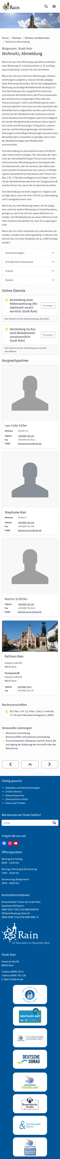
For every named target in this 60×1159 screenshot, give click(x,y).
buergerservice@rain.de (29, 443)
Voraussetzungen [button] (14, 252)
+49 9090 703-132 (26, 435)
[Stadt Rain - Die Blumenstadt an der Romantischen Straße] (11, 6)
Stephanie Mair (15, 512)
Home (5, 37)
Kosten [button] (9, 280)
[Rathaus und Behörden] (29, 764)
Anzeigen (48, 305)
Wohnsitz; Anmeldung (18, 733)
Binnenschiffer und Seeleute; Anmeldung (28, 736)
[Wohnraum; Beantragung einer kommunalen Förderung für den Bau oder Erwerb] (10, 764)
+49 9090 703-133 (26, 604)
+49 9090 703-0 (24, 686)
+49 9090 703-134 (26, 522)
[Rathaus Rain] (30, 636)
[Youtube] (15, 843)
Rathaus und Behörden (37, 37)
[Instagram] (9, 843)
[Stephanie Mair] (30, 480)
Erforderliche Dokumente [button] (19, 261)
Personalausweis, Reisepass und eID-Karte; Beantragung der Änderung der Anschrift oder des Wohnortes (31, 744)
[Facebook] (4, 843)
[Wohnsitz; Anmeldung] (49, 764)
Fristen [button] (9, 270)
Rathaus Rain (14, 656)
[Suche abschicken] (54, 823)
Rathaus (16, 37)
